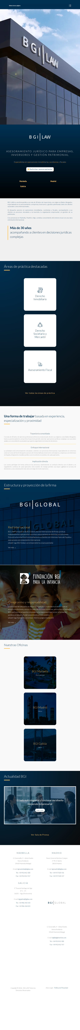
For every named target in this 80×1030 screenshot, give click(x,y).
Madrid (53, 181)
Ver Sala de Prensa (40, 835)
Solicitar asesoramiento (41, 169)
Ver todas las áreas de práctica (40, 393)
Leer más (40, 810)
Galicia (23, 186)
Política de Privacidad (61, 988)
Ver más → (12, 547)
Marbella (23, 181)
